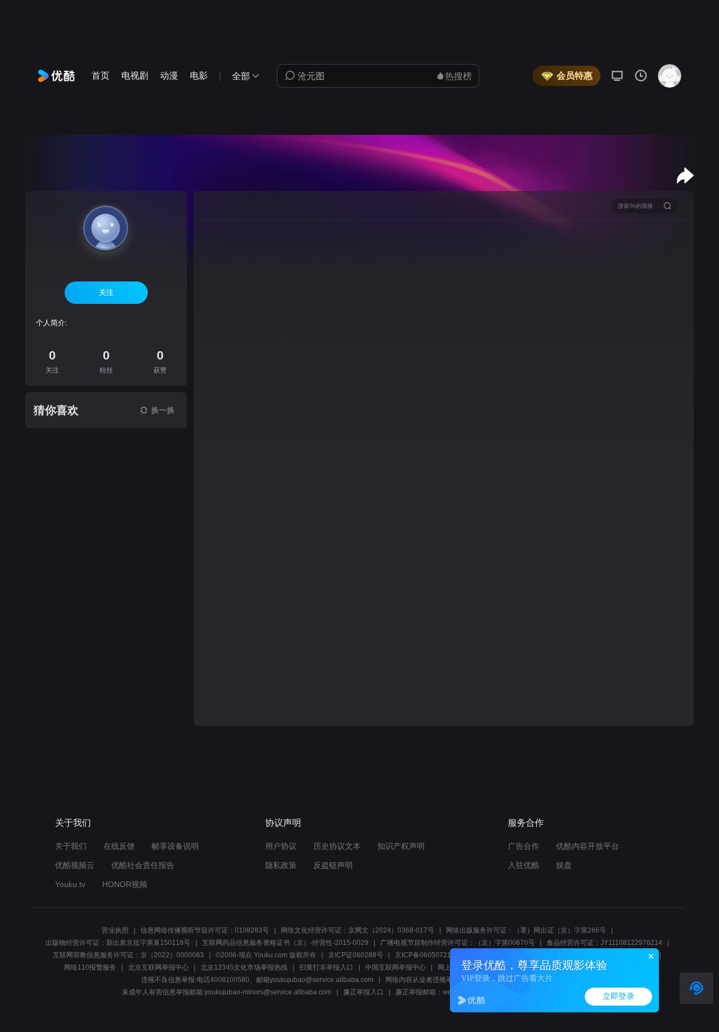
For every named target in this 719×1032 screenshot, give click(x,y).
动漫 (169, 75)
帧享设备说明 (175, 846)
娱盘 (564, 865)
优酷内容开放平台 (587, 846)
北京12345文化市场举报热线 (244, 967)
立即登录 (618, 996)
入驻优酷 (523, 865)
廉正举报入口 (363, 992)
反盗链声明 (333, 865)
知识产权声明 (401, 846)
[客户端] (617, 76)
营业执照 (115, 930)
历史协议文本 (337, 846)
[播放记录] (641, 76)
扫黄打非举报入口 (326, 967)
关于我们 (71, 846)
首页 (101, 75)
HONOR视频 (124, 884)
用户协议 (281, 846)
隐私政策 (281, 865)
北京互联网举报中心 (158, 967)
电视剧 (134, 75)
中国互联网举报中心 (395, 967)
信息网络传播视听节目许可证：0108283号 (204, 930)
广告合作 (523, 846)
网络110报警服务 (90, 967)
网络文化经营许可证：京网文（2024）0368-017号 (357, 930)
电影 (199, 75)
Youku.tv (70, 884)
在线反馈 (119, 846)
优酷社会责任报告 (142, 865)
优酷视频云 (74, 865)
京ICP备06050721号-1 (429, 955)
